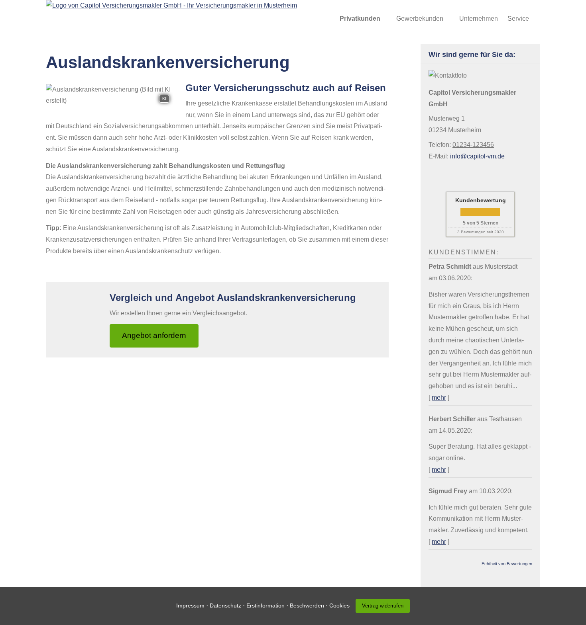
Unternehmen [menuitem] (478, 18)
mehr (439, 397)
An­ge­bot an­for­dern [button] (154, 335)
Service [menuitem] (518, 18)
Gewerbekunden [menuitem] (419, 18)
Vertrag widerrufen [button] (382, 606)
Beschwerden (307, 605)
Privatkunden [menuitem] (360, 18)
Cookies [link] (339, 605)
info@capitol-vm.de (477, 156)
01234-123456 (473, 144)
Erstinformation (265, 605)
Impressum (190, 605)
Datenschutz (225, 605)
